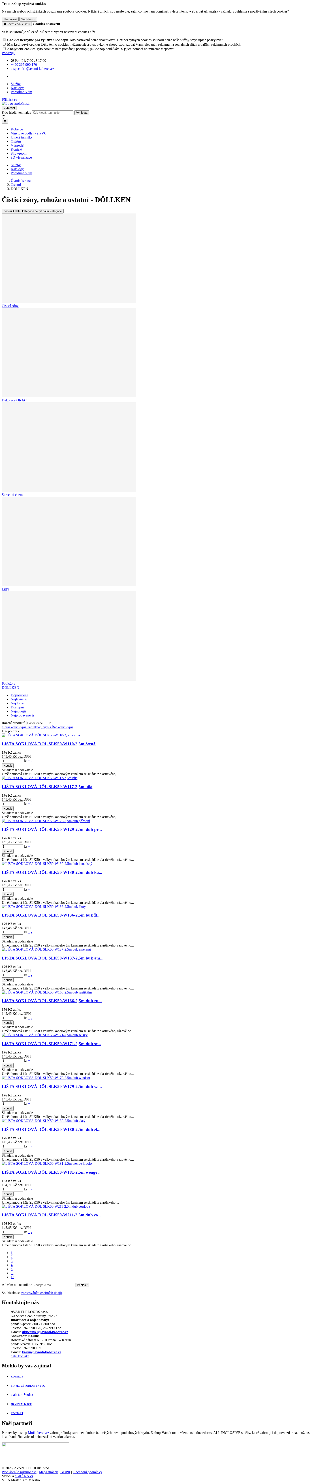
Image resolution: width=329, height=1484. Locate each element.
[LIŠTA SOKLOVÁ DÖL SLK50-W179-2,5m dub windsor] (46, 1078)
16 (12, 1277)
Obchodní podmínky (87, 1472)
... (12, 1273)
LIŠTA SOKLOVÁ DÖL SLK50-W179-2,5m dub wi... (52, 1086)
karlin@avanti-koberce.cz (41, 1352)
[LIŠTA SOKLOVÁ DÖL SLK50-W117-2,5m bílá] (39, 778)
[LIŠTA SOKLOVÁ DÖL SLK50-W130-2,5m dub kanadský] (47, 864)
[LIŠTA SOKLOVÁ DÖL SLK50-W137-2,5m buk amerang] (46, 949)
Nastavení (10, 19)
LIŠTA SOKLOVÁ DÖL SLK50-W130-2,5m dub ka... (52, 872)
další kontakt (20, 1356)
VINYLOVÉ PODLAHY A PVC (28, 1385)
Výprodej (17, 145)
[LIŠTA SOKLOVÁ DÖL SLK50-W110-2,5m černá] (41, 735)
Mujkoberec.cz (38, 1433)
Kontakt (16, 149)
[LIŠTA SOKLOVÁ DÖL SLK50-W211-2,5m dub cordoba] (46, 1206)
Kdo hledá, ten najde (16, 112)
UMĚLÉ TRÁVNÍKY (22, 1395)
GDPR (65, 1472)
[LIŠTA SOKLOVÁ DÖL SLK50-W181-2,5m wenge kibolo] (47, 1163)
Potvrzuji (8, 53)
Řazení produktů (14, 723)
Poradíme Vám (21, 92)
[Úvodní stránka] (16, 103)
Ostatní (16, 141)
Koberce (17, 129)
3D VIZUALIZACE (21, 1404)
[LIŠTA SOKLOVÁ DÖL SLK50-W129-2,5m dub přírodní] (46, 821)
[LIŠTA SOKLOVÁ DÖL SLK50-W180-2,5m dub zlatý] (43, 1121)
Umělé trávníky (22, 137)
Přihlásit (82, 1285)
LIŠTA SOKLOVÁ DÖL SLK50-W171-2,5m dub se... (51, 1043)
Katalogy (17, 88)
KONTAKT (17, 1413)
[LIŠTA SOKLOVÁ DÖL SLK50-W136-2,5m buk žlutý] (44, 906)
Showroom (18, 153)
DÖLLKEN (10, 687)
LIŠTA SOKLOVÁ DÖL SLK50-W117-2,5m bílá (47, 786)
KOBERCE (17, 1376)
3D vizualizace (21, 157)
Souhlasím (28, 19)
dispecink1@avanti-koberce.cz (45, 1332)
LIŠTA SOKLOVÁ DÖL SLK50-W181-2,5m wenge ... (52, 1172)
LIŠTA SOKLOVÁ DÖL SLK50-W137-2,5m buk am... (52, 958)
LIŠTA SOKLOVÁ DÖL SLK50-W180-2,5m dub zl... (51, 1129)
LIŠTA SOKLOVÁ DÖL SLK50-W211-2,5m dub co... (51, 1215)
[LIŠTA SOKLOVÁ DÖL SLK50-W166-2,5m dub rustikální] (47, 992)
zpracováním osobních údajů (41, 1293)
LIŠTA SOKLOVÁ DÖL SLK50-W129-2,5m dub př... (52, 829)
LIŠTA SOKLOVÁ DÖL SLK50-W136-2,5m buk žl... (51, 915)
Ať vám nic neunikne (17, 1285)
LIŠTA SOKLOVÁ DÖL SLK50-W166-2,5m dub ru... (52, 1000)
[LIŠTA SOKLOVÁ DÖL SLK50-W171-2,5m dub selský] (45, 1035)
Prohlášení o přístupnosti (19, 1472)
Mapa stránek (48, 1472)
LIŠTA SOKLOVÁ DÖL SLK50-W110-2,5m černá (49, 744)
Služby (16, 84)
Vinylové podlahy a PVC (29, 133)
